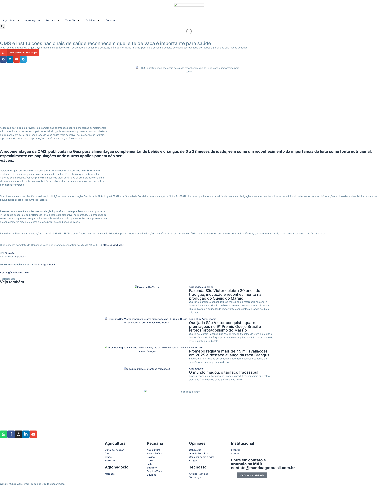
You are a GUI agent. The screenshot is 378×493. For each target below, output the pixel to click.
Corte (200, 347)
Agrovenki (20, 256)
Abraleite (9, 252)
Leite (26, 272)
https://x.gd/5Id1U (113, 244)
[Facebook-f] (11, 434)
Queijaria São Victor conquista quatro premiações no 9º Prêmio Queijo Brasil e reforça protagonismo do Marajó (225, 326)
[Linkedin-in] (26, 434)
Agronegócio (32, 20)
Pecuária (51, 20)
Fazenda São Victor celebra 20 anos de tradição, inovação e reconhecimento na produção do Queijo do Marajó (225, 294)
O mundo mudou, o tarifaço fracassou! (223, 372)
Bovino (19, 272)
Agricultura (9, 20)
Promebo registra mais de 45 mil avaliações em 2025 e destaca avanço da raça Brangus (229, 353)
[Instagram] (18, 434)
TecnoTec (70, 20)
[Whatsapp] (3, 434)
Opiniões (91, 20)
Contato (110, 20)
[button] (2, 26)
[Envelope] (33, 434)
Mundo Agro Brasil (44, 264)
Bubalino (209, 286)
